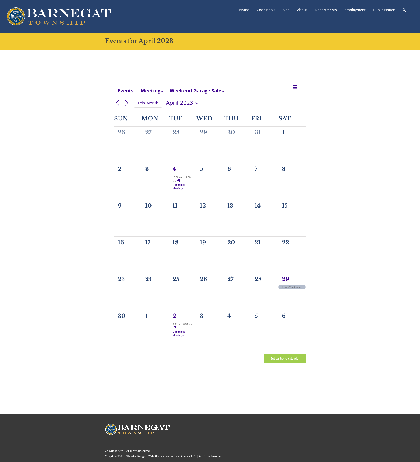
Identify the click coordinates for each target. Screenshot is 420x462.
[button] (404, 9)
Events (126, 90)
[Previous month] (117, 103)
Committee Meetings (179, 186)
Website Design (135, 456)
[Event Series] (178, 181)
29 (285, 279)
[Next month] (126, 103)
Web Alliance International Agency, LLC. (172, 456)
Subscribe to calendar (285, 358)
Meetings (152, 90)
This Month (148, 103)
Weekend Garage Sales (197, 90)
